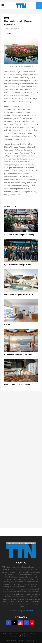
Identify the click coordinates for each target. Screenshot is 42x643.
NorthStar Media (25, 636)
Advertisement (11, 640)
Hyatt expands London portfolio (17, 265)
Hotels (6, 18)
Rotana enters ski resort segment (18, 354)
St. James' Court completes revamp (19, 235)
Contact (20, 640)
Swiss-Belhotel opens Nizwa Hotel (18, 294)
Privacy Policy (29, 640)
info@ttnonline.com (25, 611)
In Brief (7, 324)
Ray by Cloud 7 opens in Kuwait (17, 384)
